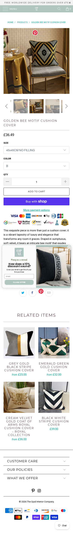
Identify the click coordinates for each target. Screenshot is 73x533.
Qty (6, 174)
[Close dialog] (69, 247)
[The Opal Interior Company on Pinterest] (33, 491)
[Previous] (7, 61)
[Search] (60, 8)
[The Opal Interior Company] (36, 8)
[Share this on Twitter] (23, 293)
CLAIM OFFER (19, 282)
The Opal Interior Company (40, 501)
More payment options (36, 210)
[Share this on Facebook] (32, 293)
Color (7, 158)
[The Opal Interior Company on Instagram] (39, 491)
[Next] (66, 61)
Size (6, 143)
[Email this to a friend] (49, 293)
